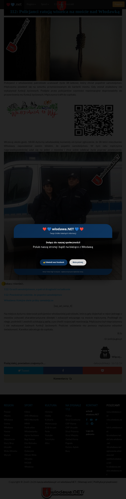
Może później (78, 262)
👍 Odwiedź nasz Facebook (53, 262)
